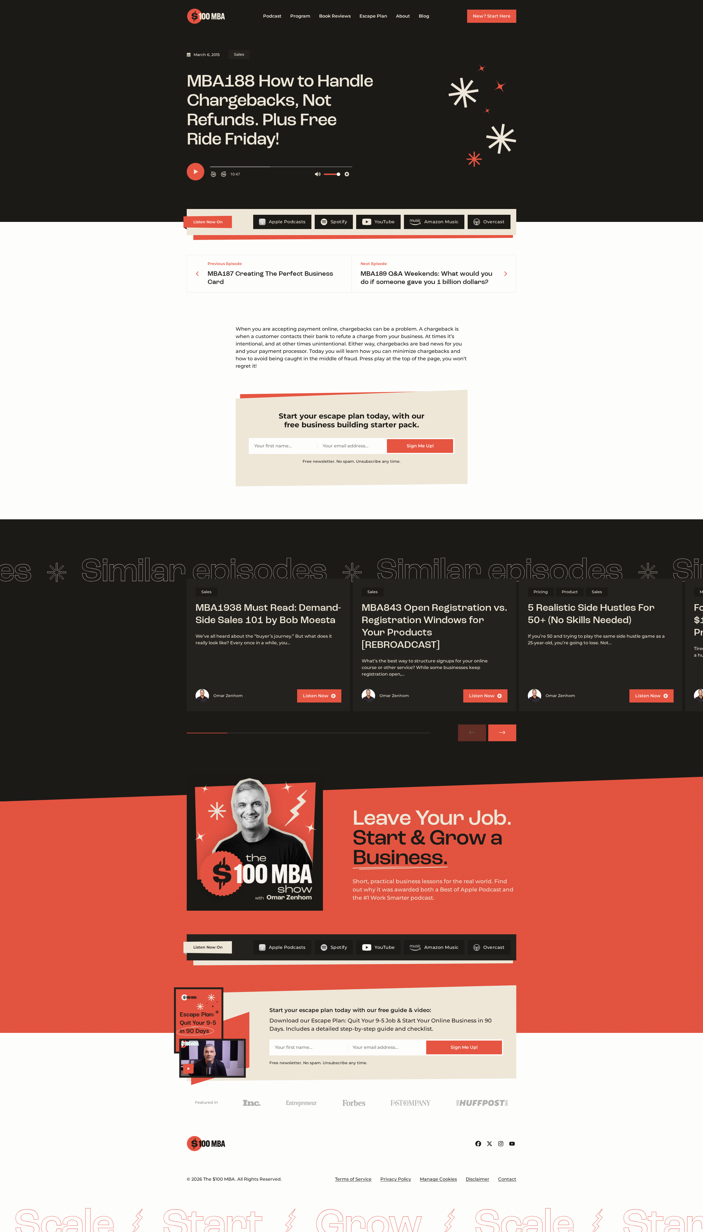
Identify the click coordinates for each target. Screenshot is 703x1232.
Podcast (272, 16)
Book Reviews (335, 16)
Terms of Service (353, 1179)
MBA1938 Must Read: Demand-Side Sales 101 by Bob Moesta (268, 614)
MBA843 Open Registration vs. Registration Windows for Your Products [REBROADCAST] (434, 626)
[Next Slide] (502, 732)
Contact (507, 1179)
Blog (424, 16)
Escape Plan (373, 16)
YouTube (385, 221)
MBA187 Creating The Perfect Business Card (270, 278)
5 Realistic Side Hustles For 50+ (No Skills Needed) (591, 614)
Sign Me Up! (420, 445)
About (403, 16)
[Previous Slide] (472, 732)
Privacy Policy (395, 1179)
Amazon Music (441, 221)
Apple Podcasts (287, 221)
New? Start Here (491, 16)
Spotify (339, 221)
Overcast (493, 221)
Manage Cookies (438, 1179)
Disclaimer (477, 1179)
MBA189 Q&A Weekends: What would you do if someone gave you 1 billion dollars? (426, 278)
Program (300, 16)
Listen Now (315, 695)
